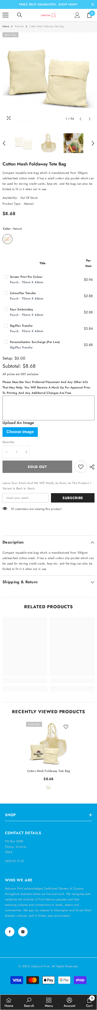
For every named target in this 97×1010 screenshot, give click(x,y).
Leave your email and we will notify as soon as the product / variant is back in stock (47, 486)
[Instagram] (23, 931)
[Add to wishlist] (81, 467)
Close (93, 4)
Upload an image (18, 422)
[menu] (5, 15)
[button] (80, 119)
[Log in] (77, 15)
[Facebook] (9, 931)
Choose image (20, 432)
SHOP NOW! (68, 4)
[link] (24, 680)
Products (19, 26)
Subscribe (72, 497)
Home (5, 26)
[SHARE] (91, 467)
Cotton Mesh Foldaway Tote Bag (48, 771)
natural (48, 787)
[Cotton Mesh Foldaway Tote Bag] (48, 744)
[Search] (20, 15)
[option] (48, 78)
